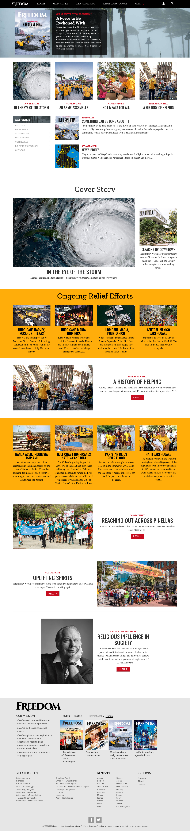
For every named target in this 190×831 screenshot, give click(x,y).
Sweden (119, 801)
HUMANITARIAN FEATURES (115, 4)
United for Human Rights (66, 781)
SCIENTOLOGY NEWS (85, 4)
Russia (119, 795)
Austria (100, 778)
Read (136, 397)
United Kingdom (123, 806)
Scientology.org (23, 778)
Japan (119, 781)
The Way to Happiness (65, 789)
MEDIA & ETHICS (60, 4)
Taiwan (119, 804)
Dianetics (20, 781)
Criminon (59, 792)
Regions (103, 773)
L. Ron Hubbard (23, 784)
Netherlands (121, 784)
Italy (99, 806)
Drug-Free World (63, 778)
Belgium (100, 781)
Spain (118, 798)
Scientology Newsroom (26, 792)
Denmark (101, 792)
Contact (141, 784)
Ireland (100, 801)
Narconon (60, 795)
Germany (101, 789)
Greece (119, 778)
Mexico (100, 795)
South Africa (102, 786)
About (141, 781)
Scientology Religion (25, 789)
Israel (99, 804)
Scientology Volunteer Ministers (29, 801)
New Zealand (122, 786)
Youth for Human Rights (66, 784)
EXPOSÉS (41, 4)
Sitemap (142, 778)
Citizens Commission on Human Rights (72, 786)
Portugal (120, 792)
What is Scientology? (25, 786)
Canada (100, 784)
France (100, 798)
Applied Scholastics (64, 798)
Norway (119, 789)
